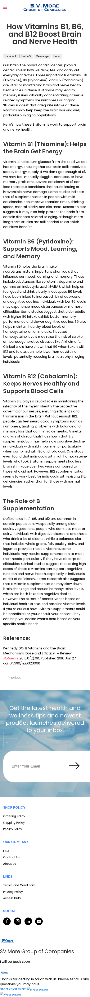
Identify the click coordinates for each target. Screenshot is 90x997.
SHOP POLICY (14, 807)
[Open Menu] (5, 7)
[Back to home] (45, 7)
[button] (24, 989)
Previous (14, 677)
